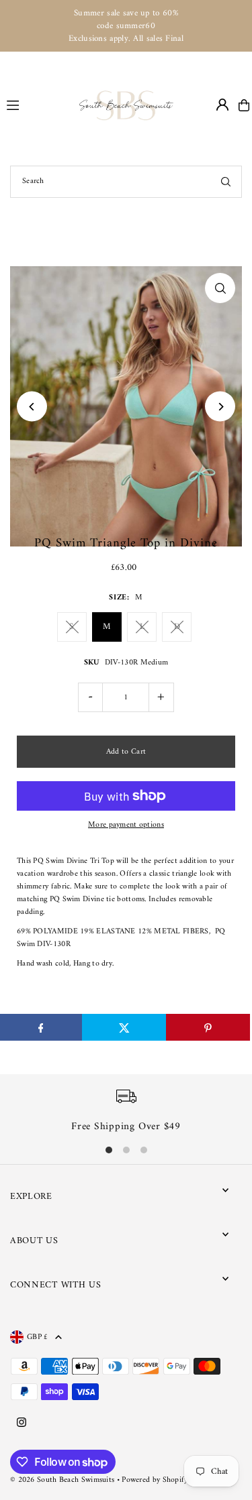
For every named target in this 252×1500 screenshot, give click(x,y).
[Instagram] (21, 1424)
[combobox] (126, 182)
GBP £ (37, 1337)
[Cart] (244, 105)
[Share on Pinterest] (208, 1027)
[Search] (226, 182)
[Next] (220, 407)
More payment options (126, 825)
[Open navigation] (37, 105)
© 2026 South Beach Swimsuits (62, 1480)
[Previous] (32, 407)
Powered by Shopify (154, 1480)
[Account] (222, 105)
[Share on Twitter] (124, 1027)
